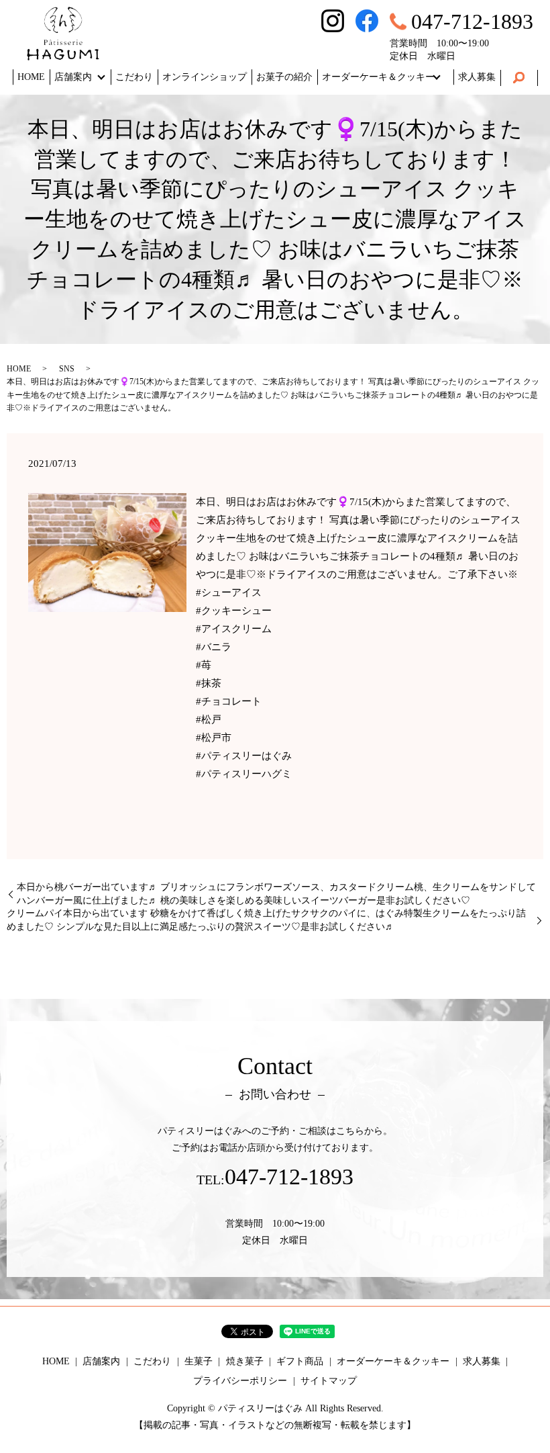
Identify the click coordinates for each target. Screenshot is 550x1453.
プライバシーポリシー (240, 1381)
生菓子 (198, 1361)
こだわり (134, 77)
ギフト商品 (299, 1361)
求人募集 (477, 77)
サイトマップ (328, 1381)
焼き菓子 (245, 1361)
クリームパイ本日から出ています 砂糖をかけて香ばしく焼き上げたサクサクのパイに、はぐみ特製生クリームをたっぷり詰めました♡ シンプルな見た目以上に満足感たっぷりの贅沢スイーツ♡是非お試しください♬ (266, 920)
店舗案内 (73, 77)
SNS (66, 368)
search (519, 78)
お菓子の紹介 (284, 77)
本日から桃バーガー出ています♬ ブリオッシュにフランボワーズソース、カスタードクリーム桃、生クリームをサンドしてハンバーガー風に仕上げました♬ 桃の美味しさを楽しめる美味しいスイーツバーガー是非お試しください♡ (276, 894)
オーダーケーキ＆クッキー (378, 77)
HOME (31, 77)
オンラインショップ (204, 77)
